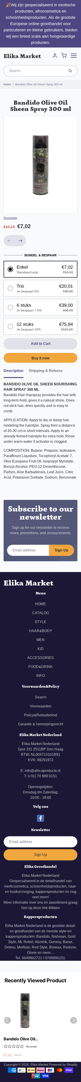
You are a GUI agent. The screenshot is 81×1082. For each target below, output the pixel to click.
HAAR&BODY (40, 631)
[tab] (16, 372)
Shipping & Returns (46, 371)
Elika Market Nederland (40, 875)
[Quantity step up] (20, 240)
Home (7, 84)
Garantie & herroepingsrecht (40, 724)
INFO (40, 676)
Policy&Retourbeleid (40, 715)
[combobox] (34, 70)
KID (41, 649)
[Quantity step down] (9, 240)
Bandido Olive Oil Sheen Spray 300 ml (38, 84)
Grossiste (10, 218)
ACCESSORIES (40, 658)
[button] (40, 269)
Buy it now (41, 358)
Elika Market (22, 56)
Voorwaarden (40, 706)
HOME (40, 604)
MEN (40, 640)
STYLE (40, 622)
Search (40, 697)
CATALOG (40, 613)
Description (13, 371)
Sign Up (61, 550)
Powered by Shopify (63, 1064)
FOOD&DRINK (40, 667)
